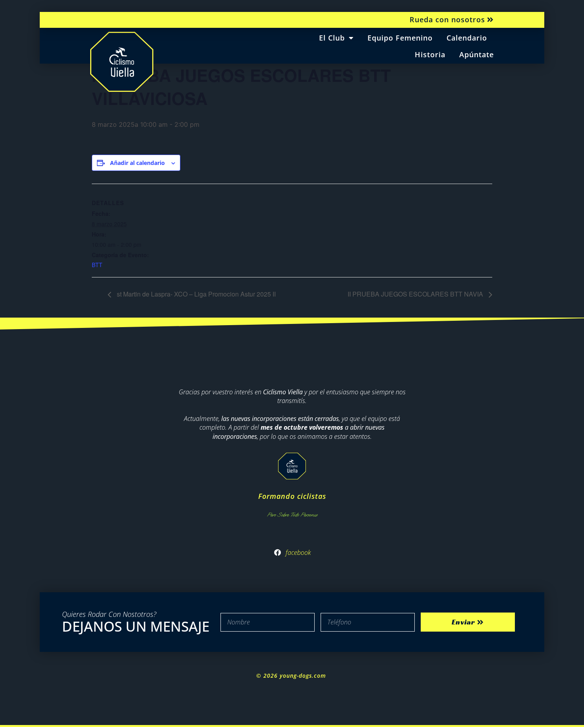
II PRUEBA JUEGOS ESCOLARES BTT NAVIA (416, 294)
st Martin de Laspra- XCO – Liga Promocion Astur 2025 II (195, 294)
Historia (430, 54)
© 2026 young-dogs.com (292, 675)
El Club (332, 38)
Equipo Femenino (400, 38)
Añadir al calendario (137, 163)
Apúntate (476, 54)
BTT (97, 265)
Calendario (467, 38)
